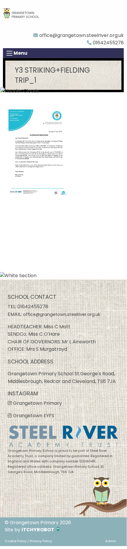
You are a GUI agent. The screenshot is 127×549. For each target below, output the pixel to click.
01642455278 (108, 42)
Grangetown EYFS (33, 415)
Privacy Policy (41, 541)
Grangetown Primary (37, 403)
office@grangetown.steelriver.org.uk (81, 35)
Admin (110, 541)
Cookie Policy (16, 541)
